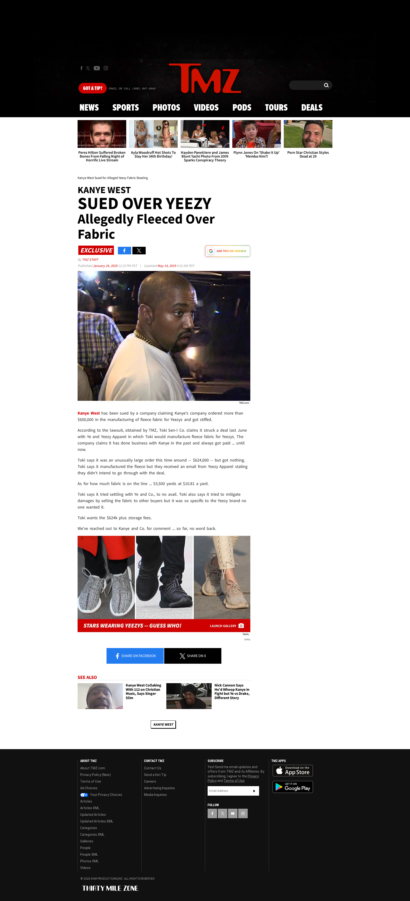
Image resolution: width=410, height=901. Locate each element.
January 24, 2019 (105, 265)
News (89, 108)
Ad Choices (88, 788)
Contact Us (152, 768)
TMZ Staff (90, 259)
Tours (276, 108)
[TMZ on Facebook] (81, 68)
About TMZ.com (92, 768)
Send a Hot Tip (155, 775)
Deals (311, 108)
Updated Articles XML (96, 821)
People (85, 848)
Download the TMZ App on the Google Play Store (293, 787)
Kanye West (163, 724)
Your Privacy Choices (105, 795)
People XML (89, 854)
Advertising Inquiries (159, 788)
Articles (86, 801)
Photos (166, 108)
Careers (150, 781)
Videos (206, 108)
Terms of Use (90, 781)
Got (92, 88)
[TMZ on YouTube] (233, 813)
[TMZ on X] (88, 68)
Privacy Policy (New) (95, 775)
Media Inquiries (155, 795)
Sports (125, 108)
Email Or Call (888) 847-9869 (132, 88)
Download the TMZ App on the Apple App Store (293, 771)
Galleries (86, 841)
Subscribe (254, 791)
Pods (242, 108)
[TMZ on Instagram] (106, 68)
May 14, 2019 (167, 265)
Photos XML (89, 861)
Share (138, 655)
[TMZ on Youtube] (97, 68)
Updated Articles (93, 815)
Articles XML (89, 808)
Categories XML (92, 834)
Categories (88, 828)
